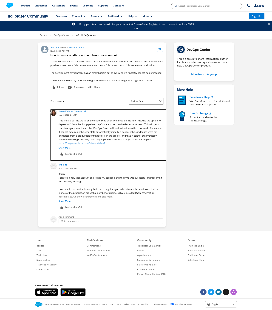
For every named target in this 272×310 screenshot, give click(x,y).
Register (153, 24)
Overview (61, 16)
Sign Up (256, 16)
